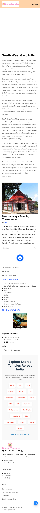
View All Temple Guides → (20, 434)
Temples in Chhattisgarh (12, 350)
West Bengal (10, 422)
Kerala (32, 398)
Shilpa (6, 223)
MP (10, 404)
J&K (20, 385)
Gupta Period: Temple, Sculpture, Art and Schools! (20, 286)
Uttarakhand (15, 416)
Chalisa (6, 295)
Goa (28, 385)
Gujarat (10, 391)
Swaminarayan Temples (11, 340)
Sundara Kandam (9, 302)
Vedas (6, 290)
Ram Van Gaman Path (9, 275)
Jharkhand (9, 398)
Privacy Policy (8, 460)
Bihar (27, 416)
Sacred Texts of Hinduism (10, 267)
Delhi (12, 385)
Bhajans (6, 297)
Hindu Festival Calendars (10, 492)
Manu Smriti (7, 288)
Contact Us (7, 476)
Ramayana (5, 271)
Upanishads (8, 293)
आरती (5, 299)
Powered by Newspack (8, 509)
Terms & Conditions (10, 463)
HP (30, 391)
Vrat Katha (5, 495)
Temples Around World (11, 337)
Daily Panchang (7, 489)
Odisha (22, 422)
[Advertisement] (20, 32)
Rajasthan (27, 404)
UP (18, 404)
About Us (7, 473)
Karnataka (21, 398)
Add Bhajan (7, 478)
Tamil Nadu (27, 410)
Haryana (21, 391)
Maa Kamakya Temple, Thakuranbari (15, 218)
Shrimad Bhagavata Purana (12, 304)
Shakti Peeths (8, 306)
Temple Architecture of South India (15, 284)
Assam (20, 428)
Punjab (32, 422)
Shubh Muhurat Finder (9, 499)
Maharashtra (13, 410)
